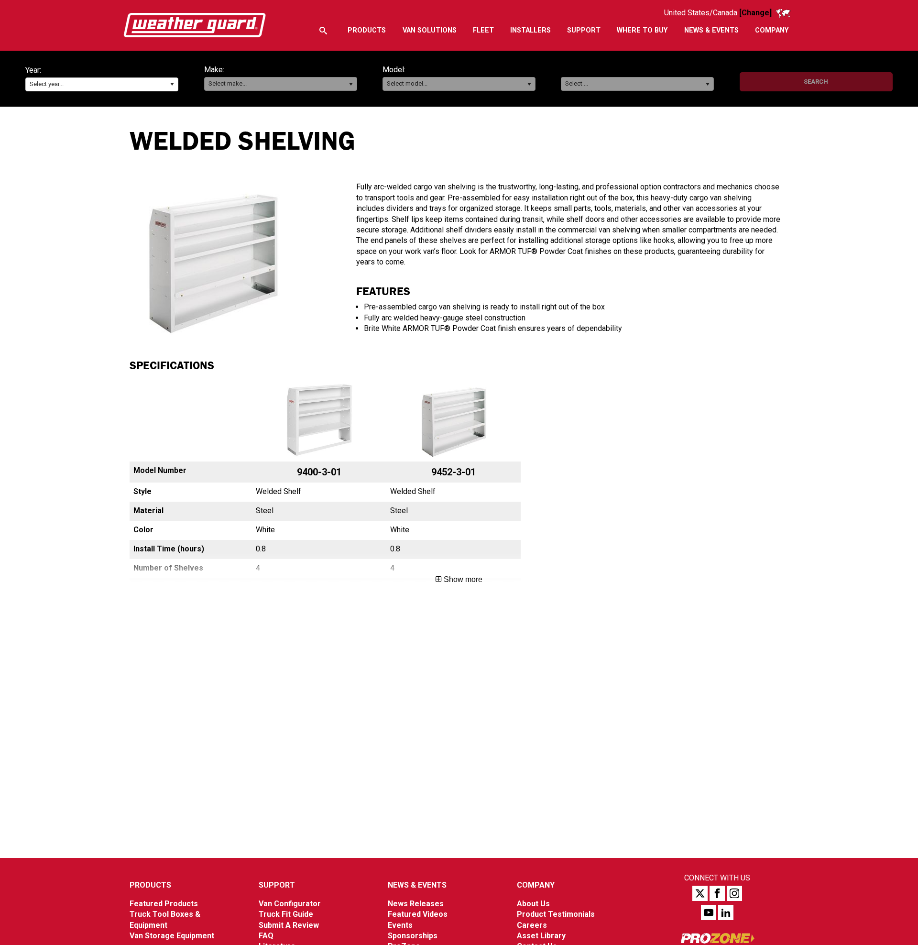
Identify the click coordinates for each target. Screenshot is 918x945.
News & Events (417, 885)
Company (536, 885)
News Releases (416, 903)
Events (400, 925)
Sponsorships (412, 935)
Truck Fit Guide (286, 914)
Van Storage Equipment (172, 935)
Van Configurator (290, 903)
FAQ (266, 935)
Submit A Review (289, 925)
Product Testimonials (556, 914)
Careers (532, 925)
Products (150, 885)
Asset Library (541, 935)
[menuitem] (366, 31)
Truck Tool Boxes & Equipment (165, 919)
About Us (533, 903)
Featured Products (164, 903)
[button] (172, 84)
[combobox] (101, 84)
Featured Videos (418, 914)
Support (277, 885)
